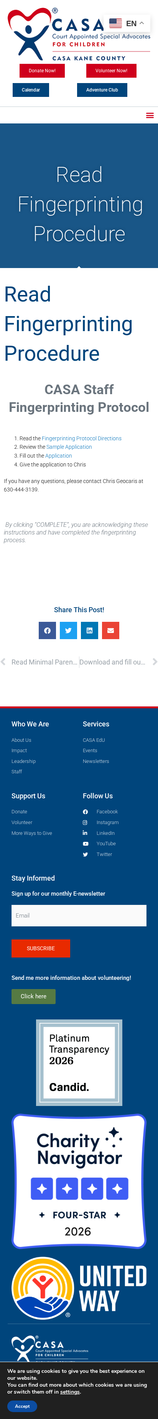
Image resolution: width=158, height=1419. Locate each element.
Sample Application (69, 447)
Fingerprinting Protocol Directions (82, 438)
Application (58, 456)
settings (70, 1392)
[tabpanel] (79, 462)
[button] (149, 115)
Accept (22, 1406)
